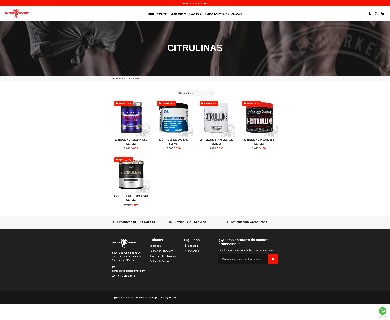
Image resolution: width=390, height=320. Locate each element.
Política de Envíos (159, 261)
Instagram (194, 250)
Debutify (172, 297)
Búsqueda (155, 245)
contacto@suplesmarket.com (128, 270)
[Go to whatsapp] (382, 311)
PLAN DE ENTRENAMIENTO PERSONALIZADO (215, 13)
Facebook (193, 245)
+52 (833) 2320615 (125, 275)
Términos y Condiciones (163, 255)
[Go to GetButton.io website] (383, 317)
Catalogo (162, 13)
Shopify (155, 297)
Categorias (177, 13)
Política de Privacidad (161, 250)
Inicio (151, 13)
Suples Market (118, 78)
